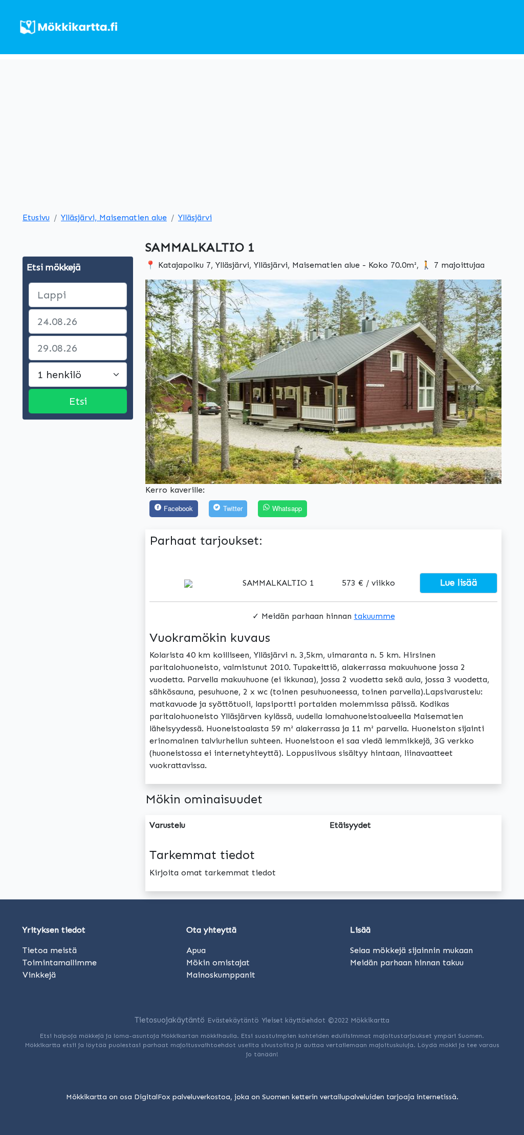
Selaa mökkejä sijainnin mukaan (411, 950)
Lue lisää (458, 582)
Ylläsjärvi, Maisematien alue (114, 217)
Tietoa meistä (50, 950)
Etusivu (36, 217)
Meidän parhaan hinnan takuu (407, 962)
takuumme (374, 616)
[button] (172, 382)
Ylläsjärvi (195, 217)
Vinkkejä (39, 975)
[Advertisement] (262, 130)
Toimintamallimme (60, 962)
